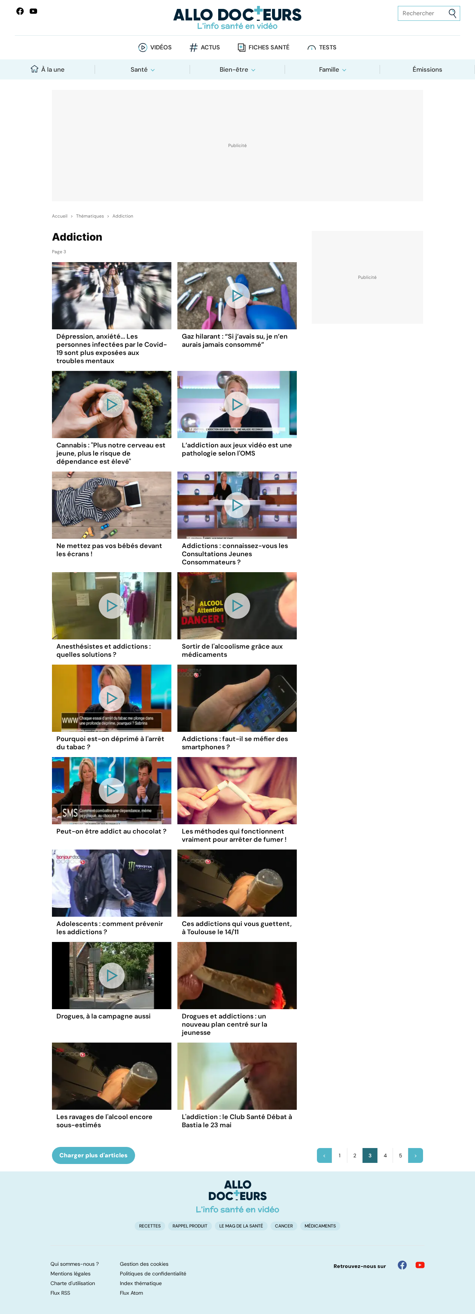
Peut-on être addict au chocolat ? (111, 831)
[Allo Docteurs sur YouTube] (33, 11)
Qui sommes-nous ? (74, 1264)
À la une (53, 69)
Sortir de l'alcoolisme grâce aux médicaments (232, 650)
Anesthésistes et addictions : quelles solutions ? (103, 650)
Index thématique (141, 1283)
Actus (210, 47)
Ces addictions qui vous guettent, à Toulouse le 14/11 (237, 927)
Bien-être (234, 69)
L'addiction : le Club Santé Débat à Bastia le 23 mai (237, 1120)
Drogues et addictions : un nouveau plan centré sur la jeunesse (224, 1024)
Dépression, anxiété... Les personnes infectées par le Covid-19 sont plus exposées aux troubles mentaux (111, 348)
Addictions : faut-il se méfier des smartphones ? (235, 742)
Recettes (150, 1226)
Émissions (427, 69)
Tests (328, 47)
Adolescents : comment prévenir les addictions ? (109, 927)
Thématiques (90, 216)
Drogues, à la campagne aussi (103, 1016)
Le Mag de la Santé (241, 1226)
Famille (329, 69)
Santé (139, 69)
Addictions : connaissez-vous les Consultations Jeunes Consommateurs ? (235, 554)
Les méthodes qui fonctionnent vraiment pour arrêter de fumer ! (234, 835)
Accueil (60, 216)
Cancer (284, 1226)
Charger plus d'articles (93, 1155)
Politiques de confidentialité (153, 1273)
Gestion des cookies (144, 1264)
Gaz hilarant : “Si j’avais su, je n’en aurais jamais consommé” (235, 340)
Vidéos (161, 47)
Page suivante (415, 1155)
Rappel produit (190, 1226)
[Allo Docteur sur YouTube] (420, 1265)
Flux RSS (60, 1292)
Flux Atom (131, 1292)
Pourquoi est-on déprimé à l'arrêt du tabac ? (110, 742)
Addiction (122, 216)
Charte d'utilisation (72, 1283)
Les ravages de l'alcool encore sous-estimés (104, 1120)
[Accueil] (237, 1196)
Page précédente (324, 1155)
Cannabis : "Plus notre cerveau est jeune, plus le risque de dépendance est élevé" (111, 453)
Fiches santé (269, 47)
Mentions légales (70, 1273)
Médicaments (320, 1226)
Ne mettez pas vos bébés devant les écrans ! (109, 549)
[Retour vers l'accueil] (237, 17)
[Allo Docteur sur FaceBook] (20, 11)
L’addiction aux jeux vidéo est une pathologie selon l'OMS (237, 449)
